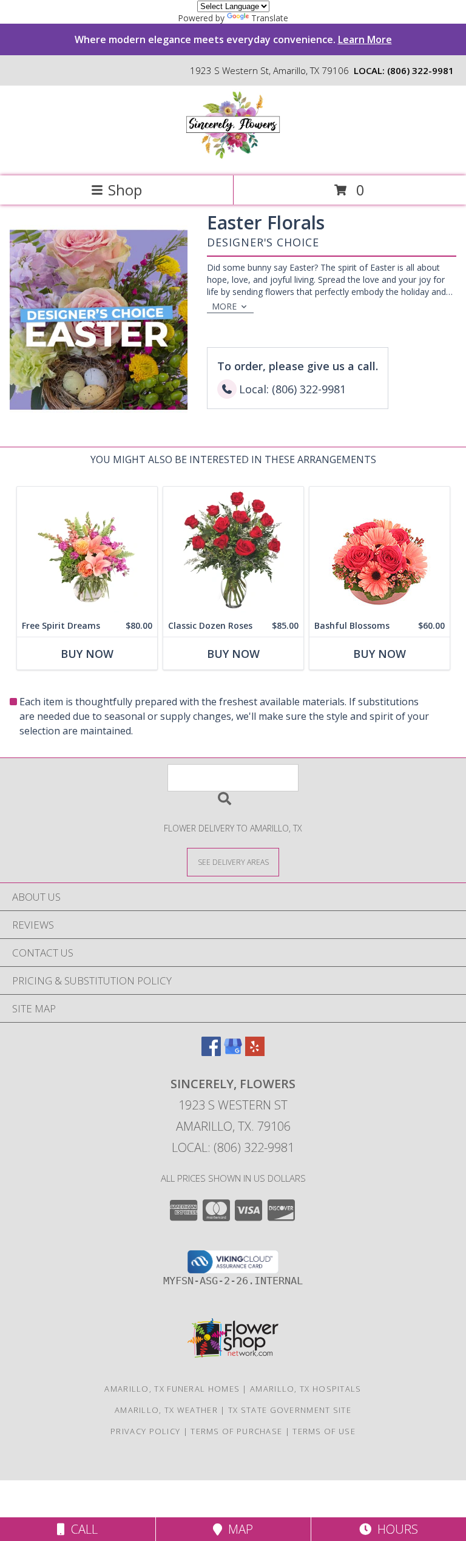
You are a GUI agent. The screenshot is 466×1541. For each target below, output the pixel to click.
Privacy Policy (145, 1431)
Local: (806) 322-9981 (233, 1147)
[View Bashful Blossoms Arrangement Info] (379, 551)
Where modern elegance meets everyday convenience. (233, 39)
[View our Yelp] (255, 1052)
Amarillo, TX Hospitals (306, 1388)
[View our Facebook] (211, 1052)
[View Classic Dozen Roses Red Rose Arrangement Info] (233, 551)
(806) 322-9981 (420, 70)
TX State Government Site (289, 1409)
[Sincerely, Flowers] (232, 158)
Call (81, 1529)
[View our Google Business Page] (233, 1052)
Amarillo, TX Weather (166, 1409)
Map (237, 1529)
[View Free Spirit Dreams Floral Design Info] (87, 551)
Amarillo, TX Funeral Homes (172, 1388)
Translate (269, 18)
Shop (125, 190)
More (224, 306)
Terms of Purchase (236, 1431)
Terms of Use (324, 1431)
